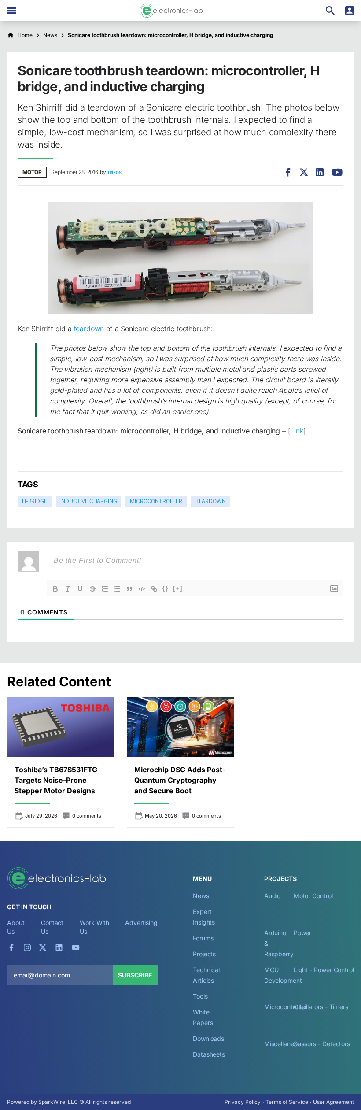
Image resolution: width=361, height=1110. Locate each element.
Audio (272, 895)
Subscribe (135, 975)
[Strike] (92, 589)
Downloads (208, 1038)
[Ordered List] (105, 589)
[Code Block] (142, 589)
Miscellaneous (284, 1043)
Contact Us (52, 927)
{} (165, 588)
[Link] (154, 589)
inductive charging (88, 501)
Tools (200, 996)
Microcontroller (156, 501)
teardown (89, 328)
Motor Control (313, 895)
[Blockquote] (129, 589)
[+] (178, 588)
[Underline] (80, 589)
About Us (16, 927)
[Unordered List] (117, 589)
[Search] (330, 10)
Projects (204, 954)
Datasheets (209, 1054)
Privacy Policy (243, 1102)
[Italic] (68, 589)
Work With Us (94, 927)
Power (303, 932)
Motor (32, 172)
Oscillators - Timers (321, 1006)
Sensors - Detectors (322, 1043)
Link (296, 430)
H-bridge (34, 501)
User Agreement (333, 1102)
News (201, 895)
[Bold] (55, 589)
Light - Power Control (324, 969)
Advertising (141, 922)
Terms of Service (286, 1102)
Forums (203, 938)
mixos (115, 172)
